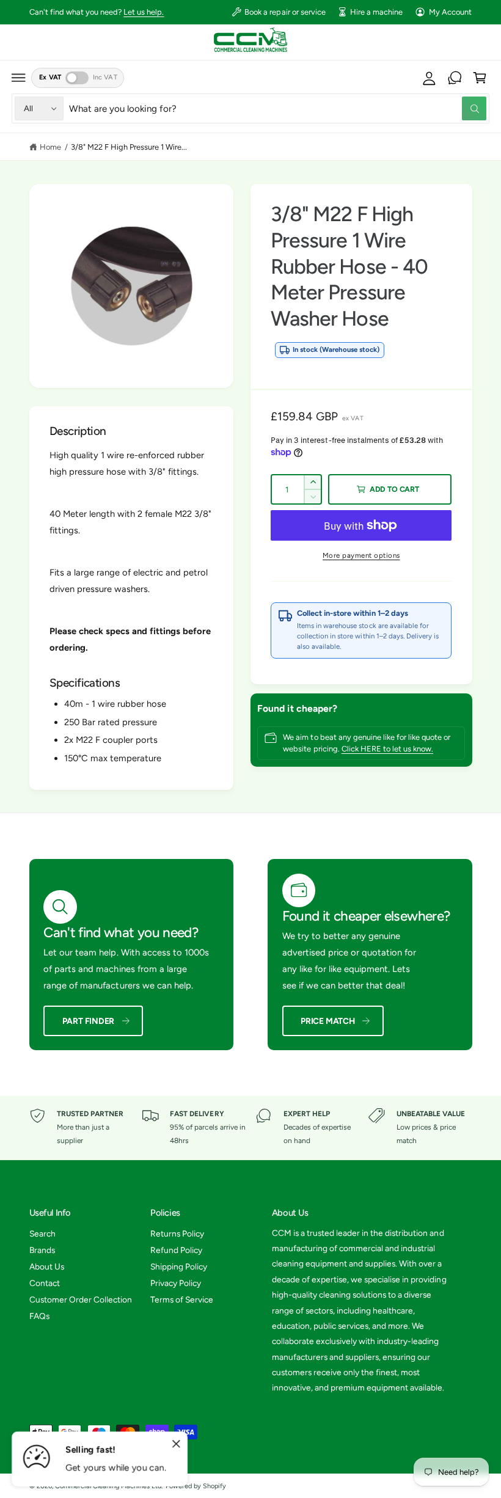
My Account (450, 11)
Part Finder (88, 1021)
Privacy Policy (175, 1283)
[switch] (77, 77)
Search (42, 1233)
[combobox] (277, 108)
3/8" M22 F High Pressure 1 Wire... (129, 147)
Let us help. (143, 11)
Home (50, 147)
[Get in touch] (454, 77)
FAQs (39, 1316)
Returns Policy (177, 1233)
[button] (19, 77)
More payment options (361, 555)
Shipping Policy (178, 1266)
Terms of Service (181, 1299)
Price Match (328, 1021)
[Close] (176, 1444)
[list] (250, 1128)
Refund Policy (176, 1250)
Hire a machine (376, 11)
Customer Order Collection (80, 1299)
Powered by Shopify (196, 1486)
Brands (42, 1250)
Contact (44, 1283)
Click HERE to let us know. (387, 748)
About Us (46, 1266)
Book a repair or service (284, 11)
